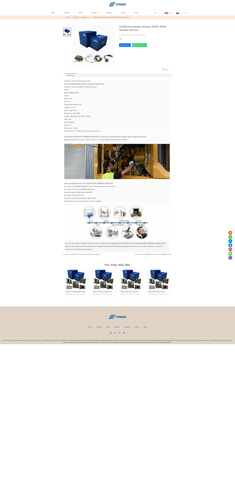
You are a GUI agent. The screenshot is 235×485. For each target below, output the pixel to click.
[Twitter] (124, 332)
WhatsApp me (140, 45)
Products (75, 17)
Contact (137, 327)
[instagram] (119, 332)
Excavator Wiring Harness (77, 84)
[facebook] (111, 332)
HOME (90, 327)
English (170, 13)
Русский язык (183, 13)
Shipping (127, 327)
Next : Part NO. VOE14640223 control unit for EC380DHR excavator (153, 254)
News (145, 327)
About (108, 327)
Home (68, 17)
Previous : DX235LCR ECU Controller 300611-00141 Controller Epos (81, 254)
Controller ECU (85, 17)
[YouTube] (115, 332)
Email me (126, 45)
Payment (117, 327)
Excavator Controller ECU (95, 84)
